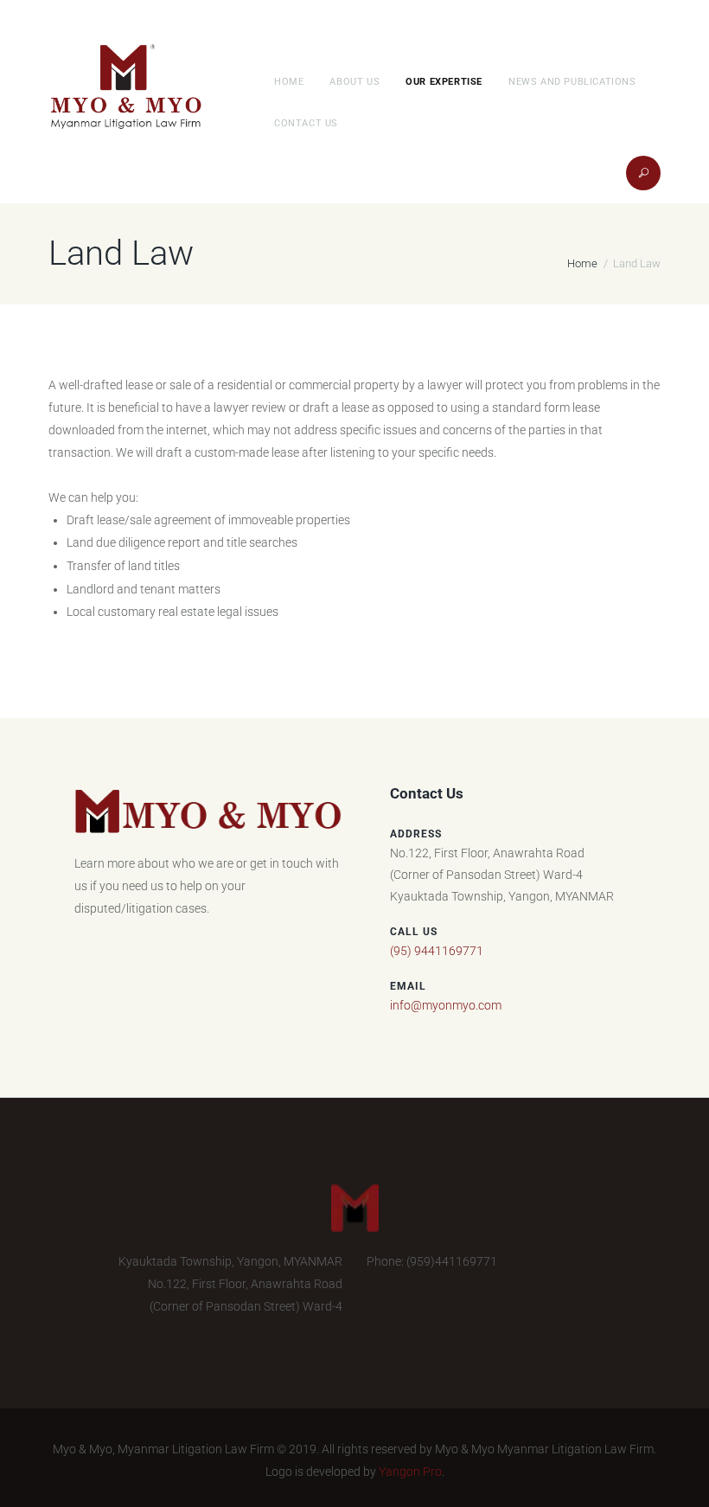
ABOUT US (354, 81)
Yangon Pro (410, 1471)
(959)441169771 (451, 1261)
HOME (288, 81)
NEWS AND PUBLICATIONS (572, 81)
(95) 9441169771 (436, 951)
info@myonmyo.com (445, 1005)
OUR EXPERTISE (444, 81)
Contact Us (306, 123)
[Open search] (639, 177)
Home (582, 263)
